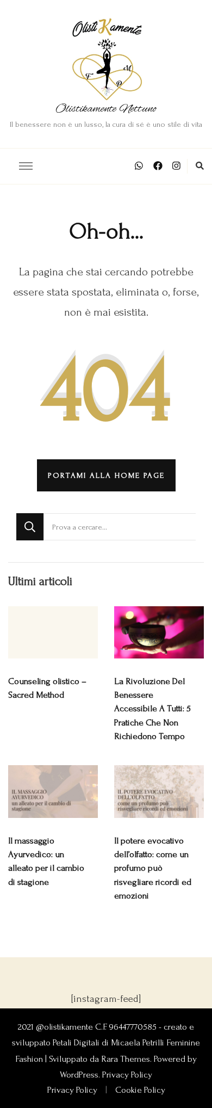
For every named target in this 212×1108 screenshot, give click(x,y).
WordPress (79, 1075)
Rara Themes (125, 1059)
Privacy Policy (127, 1075)
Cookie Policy (140, 1090)
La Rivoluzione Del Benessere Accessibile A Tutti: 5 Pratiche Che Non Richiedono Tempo (152, 708)
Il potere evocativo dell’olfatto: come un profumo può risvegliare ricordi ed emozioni (152, 868)
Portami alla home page (106, 475)
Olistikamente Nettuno (106, 109)
